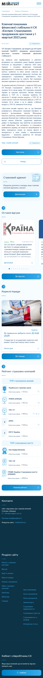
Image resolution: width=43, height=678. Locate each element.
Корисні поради (7, 578)
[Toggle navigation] (39, 3)
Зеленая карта (28, 602)
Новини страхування (9, 582)
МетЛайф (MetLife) (17, 450)
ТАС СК (12, 461)
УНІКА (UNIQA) (15, 399)
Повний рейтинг (20, 487)
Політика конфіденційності (12, 518)
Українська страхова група (20, 388)
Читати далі (8, 348)
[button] (9, 268)
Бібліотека (5, 597)
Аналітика (5, 593)
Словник (5, 601)
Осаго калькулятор (30, 594)
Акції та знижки (7, 573)
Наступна (20, 152)
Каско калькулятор (30, 598)
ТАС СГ (12, 410)
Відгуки (4, 569)
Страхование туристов (31, 613)
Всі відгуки (20, 276)
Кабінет (23, 673)
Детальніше (20, 194)
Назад (23, 161)
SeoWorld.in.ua (20, 522)
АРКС (11, 421)
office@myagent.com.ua (13, 513)
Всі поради (20, 356)
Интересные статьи (30, 624)
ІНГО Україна (14, 432)
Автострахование (29, 590)
